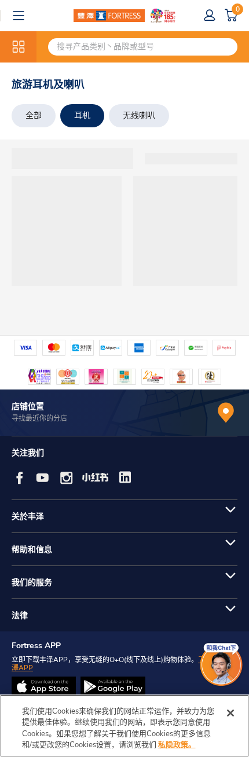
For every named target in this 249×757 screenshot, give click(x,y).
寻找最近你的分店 (39, 418)
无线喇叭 (139, 115)
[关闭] (230, 713)
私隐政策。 (177, 745)
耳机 (82, 115)
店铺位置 (28, 406)
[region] (124, 725)
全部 (33, 115)
